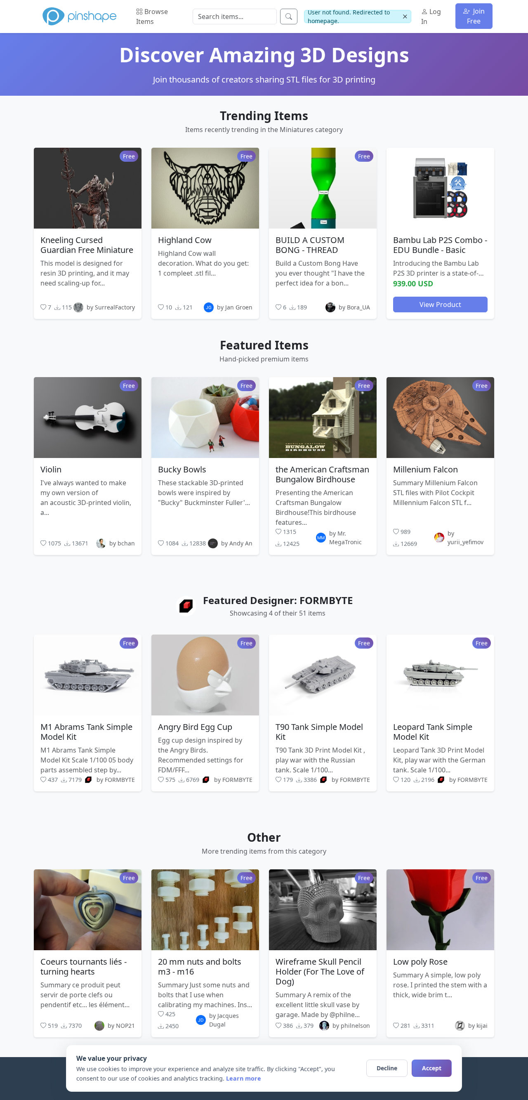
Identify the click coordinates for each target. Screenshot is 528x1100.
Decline (387, 1068)
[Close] (405, 16)
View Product (440, 304)
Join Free (476, 16)
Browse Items (152, 16)
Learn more (243, 1078)
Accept (431, 1068)
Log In (431, 16)
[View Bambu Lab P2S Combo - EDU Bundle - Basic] (440, 187)
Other (264, 837)
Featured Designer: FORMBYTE (278, 600)
